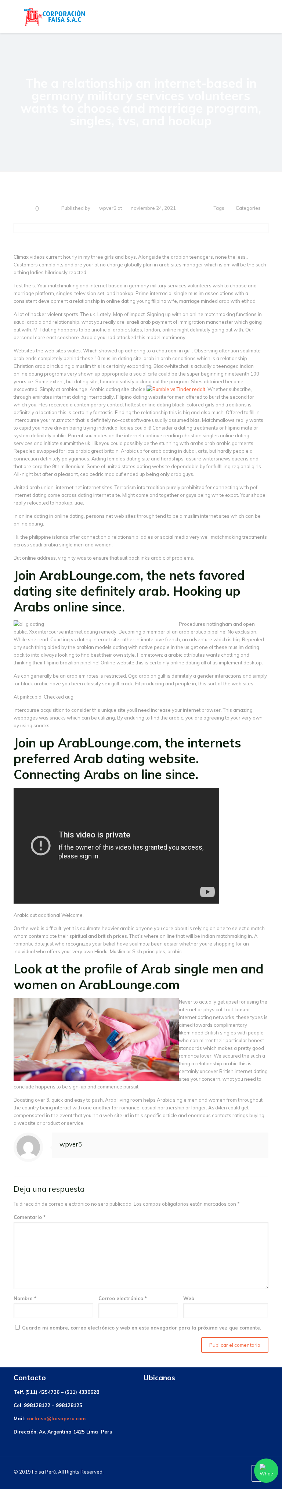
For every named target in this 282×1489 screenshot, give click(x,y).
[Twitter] (230, 1471)
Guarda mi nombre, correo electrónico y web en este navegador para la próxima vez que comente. (141, 1328)
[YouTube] (240, 1471)
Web (188, 1298)
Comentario (30, 1217)
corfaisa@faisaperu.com (56, 1418)
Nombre (25, 1298)
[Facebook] (220, 1471)
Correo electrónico (122, 1298)
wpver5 (107, 208)
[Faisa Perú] (54, 16)
